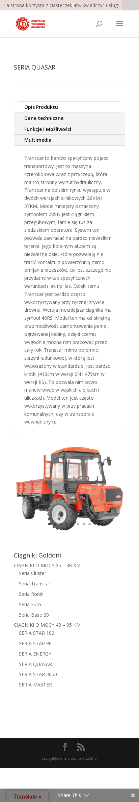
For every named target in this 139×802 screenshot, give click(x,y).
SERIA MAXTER (35, 684)
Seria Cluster (32, 573)
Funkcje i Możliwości (47, 129)
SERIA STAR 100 (36, 633)
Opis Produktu (41, 107)
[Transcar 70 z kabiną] (69, 532)
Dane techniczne (43, 118)
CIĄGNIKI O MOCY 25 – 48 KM (47, 565)
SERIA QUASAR (35, 664)
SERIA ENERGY (35, 654)
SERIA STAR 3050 (38, 674)
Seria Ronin (31, 594)
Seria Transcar (34, 583)
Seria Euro (30, 604)
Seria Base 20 (34, 615)
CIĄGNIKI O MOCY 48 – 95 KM (47, 625)
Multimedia (38, 140)
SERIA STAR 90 (35, 643)
